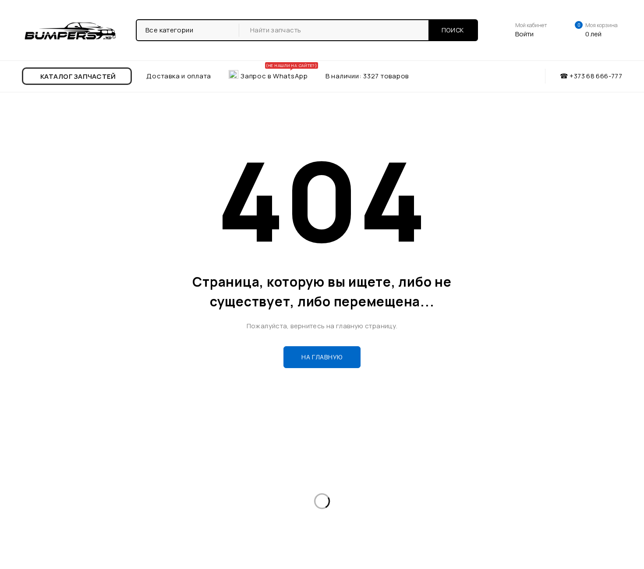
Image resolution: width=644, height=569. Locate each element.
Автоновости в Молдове (210, 478)
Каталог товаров (35, 478)
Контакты (23, 506)
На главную (322, 357)
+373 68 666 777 (370, 486)
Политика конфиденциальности (222, 506)
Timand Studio (598, 557)
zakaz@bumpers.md (368, 507)
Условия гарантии (201, 492)
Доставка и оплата (38, 492)
